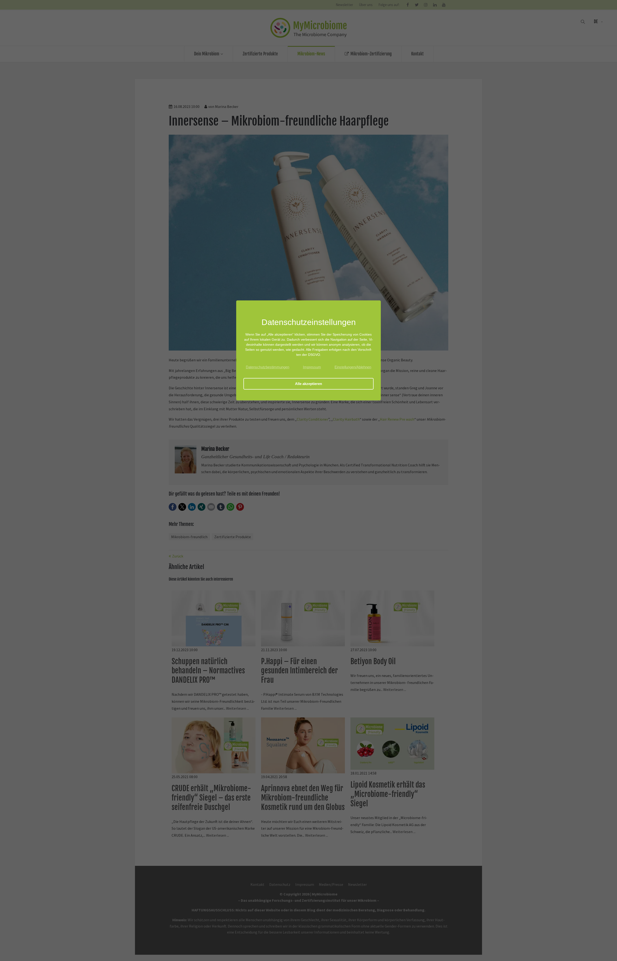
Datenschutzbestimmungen (267, 367)
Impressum (312, 367)
